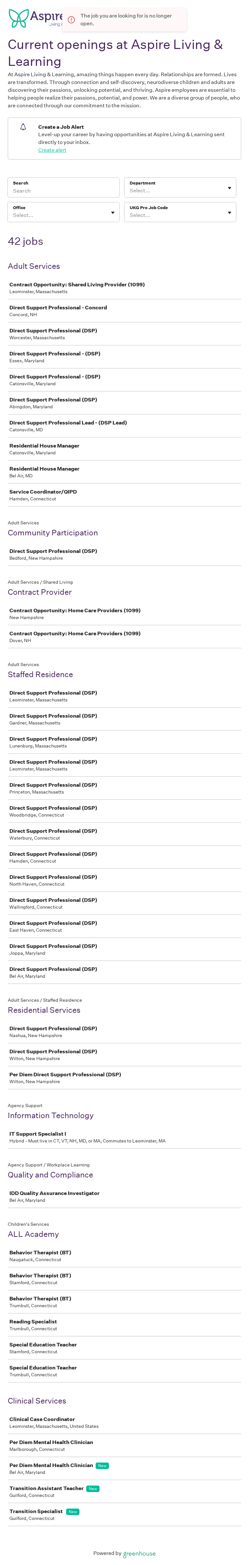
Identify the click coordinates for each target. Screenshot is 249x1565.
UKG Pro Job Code (149, 207)
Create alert (52, 150)
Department (142, 183)
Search (20, 183)
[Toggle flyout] (229, 188)
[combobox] (130, 190)
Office (19, 207)
